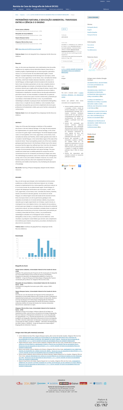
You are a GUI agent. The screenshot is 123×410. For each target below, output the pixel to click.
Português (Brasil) (92, 27)
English (89, 30)
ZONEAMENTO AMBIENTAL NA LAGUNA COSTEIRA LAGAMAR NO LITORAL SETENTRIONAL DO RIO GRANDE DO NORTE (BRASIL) (50, 361)
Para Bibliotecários (92, 50)
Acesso (108, 1)
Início (16, 14)
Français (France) (92, 35)
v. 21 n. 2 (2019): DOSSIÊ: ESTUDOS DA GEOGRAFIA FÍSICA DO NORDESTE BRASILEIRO (48, 14)
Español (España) (92, 32)
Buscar (107, 9)
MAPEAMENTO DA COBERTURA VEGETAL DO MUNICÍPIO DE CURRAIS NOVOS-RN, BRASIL (50, 350)
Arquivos (21, 9)
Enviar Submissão (93, 17)
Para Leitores (90, 45)
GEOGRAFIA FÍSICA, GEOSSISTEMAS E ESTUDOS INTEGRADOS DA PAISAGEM (97, 85)
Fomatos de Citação (68, 61)
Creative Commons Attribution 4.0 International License (72, 95)
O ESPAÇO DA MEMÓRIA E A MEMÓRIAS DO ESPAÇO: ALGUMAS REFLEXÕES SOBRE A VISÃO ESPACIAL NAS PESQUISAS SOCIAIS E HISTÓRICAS (97, 104)
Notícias (28, 9)
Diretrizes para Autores (39, 9)
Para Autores (90, 47)
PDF (65, 29)
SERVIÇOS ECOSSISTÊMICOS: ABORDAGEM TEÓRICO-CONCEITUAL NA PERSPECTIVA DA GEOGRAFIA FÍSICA (48, 344)
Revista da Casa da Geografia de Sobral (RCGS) (35, 6)
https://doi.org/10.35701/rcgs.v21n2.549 (29, 49)
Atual (14, 9)
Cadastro (102, 1)
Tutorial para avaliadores (56, 9)
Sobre (67, 9)
